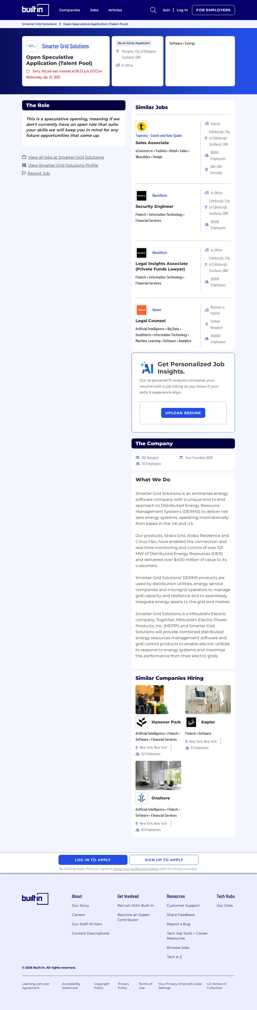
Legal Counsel (151, 320)
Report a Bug (178, 924)
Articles (115, 10)
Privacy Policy (123, 986)
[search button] (153, 10)
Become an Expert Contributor (133, 917)
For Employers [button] (213, 10)
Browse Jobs (178, 947)
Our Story (80, 905)
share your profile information (136, 869)
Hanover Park (166, 722)
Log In (182, 10)
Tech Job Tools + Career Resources (187, 936)
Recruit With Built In (135, 905)
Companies (69, 10)
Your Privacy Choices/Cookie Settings (180, 986)
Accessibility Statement (71, 986)
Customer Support (183, 905)
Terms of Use (145, 986)
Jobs (94, 10)
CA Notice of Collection (216, 986)
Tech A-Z (174, 957)
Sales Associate (152, 142)
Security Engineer (154, 206)
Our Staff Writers (87, 924)
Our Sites (225, 905)
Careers (78, 914)
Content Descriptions (90, 933)
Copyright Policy (101, 986)
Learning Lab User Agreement (35, 986)
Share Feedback (181, 914)
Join (166, 10)
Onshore (161, 798)
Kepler (208, 722)
